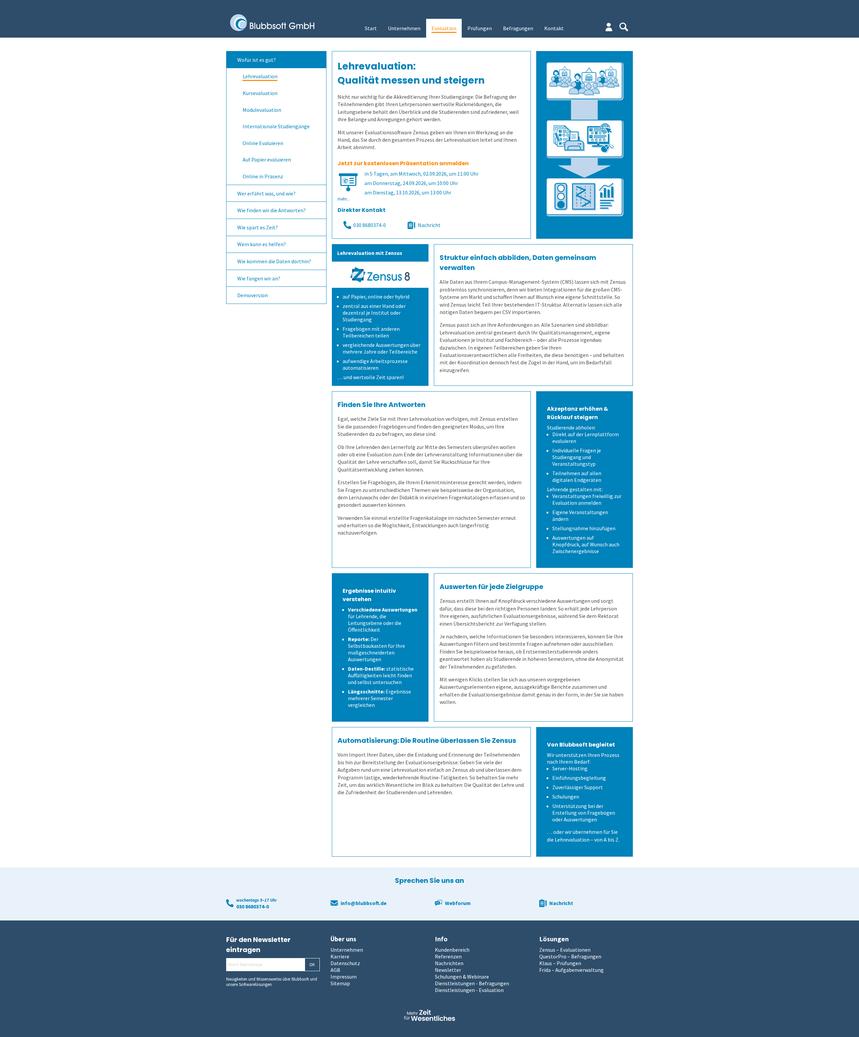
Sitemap (340, 983)
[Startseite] (277, 23)
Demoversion (252, 295)
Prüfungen (479, 28)
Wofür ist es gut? (256, 59)
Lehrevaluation (260, 76)
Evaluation (444, 28)
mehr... (344, 199)
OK (312, 964)
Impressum (344, 976)
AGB (335, 969)
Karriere (340, 956)
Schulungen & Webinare (462, 976)
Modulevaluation (262, 109)
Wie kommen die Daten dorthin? (274, 261)
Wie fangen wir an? (258, 278)
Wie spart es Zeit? (257, 227)
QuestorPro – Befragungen (570, 956)
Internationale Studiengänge (276, 126)
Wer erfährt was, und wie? (266, 193)
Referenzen (448, 956)
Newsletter (448, 969)
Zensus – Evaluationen (565, 949)
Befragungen (518, 28)
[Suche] (623, 26)
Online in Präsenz (263, 176)
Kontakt (554, 28)
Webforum (458, 903)
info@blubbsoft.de (364, 903)
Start (371, 28)
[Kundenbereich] (609, 27)
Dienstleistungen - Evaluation (469, 990)
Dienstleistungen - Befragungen (472, 983)
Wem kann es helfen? (261, 244)
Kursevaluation (260, 93)
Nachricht (429, 225)
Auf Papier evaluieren (267, 159)
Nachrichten (449, 963)
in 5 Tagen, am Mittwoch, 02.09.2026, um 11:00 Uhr (421, 173)
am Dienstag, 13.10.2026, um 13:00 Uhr (407, 192)
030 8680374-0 (369, 225)
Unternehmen (404, 28)
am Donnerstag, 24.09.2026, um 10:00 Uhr (411, 183)
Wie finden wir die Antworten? (271, 210)
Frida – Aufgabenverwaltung (571, 969)
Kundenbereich (452, 949)
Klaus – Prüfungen (560, 963)
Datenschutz (345, 963)
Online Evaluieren (263, 143)
